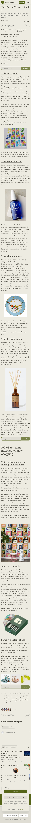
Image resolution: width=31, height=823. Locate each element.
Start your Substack (11, 815)
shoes (22, 639)
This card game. (9, 73)
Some (4, 639)
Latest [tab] (7, 747)
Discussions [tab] (13, 747)
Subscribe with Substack (16, 798)
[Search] (28, 747)
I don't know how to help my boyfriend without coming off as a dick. (10, 756)
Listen (27, 21)
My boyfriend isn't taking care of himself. (11, 752)
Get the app (23, 815)
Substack (7, 819)
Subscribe (21, 2)
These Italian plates (11, 255)
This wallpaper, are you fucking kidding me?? (13, 463)
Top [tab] (3, 747)
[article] (15, 756)
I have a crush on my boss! (10, 765)
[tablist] (8, 727)
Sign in (27, 2)
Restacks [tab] (11, 727)
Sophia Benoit (4, 20)
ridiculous (13, 639)
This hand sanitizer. (11, 161)
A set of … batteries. (11, 566)
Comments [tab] (5, 727)
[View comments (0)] (9, 25)
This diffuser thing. (11, 338)
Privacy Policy (18, 804)
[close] (26, 768)
